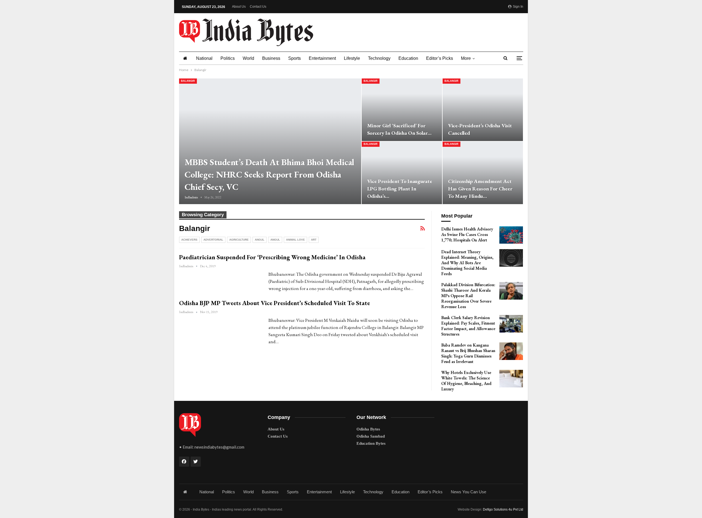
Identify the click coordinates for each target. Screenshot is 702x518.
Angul (259, 239)
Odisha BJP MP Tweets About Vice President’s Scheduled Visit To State (274, 303)
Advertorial (213, 239)
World (248, 58)
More (466, 58)
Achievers (189, 239)
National (204, 58)
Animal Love (295, 239)
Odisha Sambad (370, 436)
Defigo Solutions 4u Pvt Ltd (503, 509)
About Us (239, 7)
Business (271, 58)
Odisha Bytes (368, 429)
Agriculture (239, 239)
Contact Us (258, 7)
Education (408, 58)
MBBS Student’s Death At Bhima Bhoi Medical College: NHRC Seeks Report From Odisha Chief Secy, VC (269, 174)
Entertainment (322, 58)
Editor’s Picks (439, 58)
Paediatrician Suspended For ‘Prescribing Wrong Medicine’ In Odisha (272, 257)
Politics (227, 58)
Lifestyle (352, 58)
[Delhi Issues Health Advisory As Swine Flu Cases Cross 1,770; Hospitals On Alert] (511, 235)
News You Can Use (468, 491)
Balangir (188, 81)
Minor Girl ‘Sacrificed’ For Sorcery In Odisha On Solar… (399, 129)
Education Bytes (371, 443)
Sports (294, 58)
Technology (379, 58)
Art (313, 239)
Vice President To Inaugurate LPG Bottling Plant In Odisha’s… (399, 188)
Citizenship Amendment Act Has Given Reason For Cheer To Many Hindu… (480, 188)
